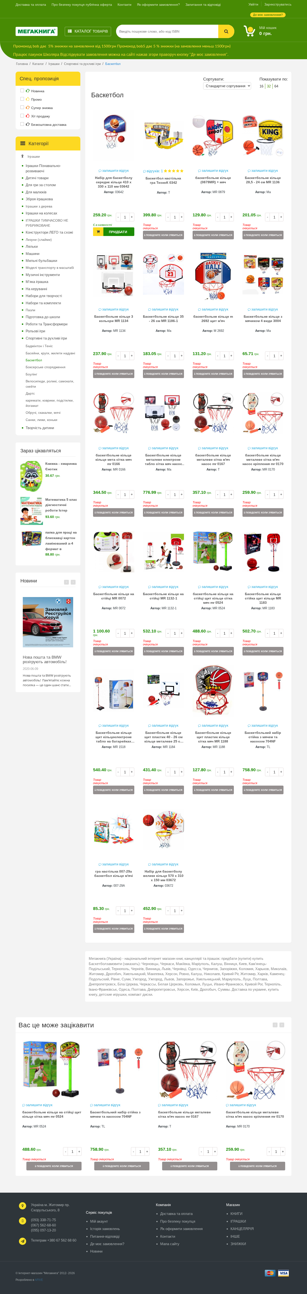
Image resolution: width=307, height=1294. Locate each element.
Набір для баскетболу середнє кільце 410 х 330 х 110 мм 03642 (113, 182)
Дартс (30, 393)
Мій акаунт (99, 1221)
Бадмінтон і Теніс (39, 346)
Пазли (30, 310)
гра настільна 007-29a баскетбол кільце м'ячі (113, 873)
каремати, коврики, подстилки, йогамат (50, 402)
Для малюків (36, 192)
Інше (235, 1236)
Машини (32, 254)
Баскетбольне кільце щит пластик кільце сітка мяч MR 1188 (213, 737)
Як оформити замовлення (181, 1229)
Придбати (118, 232)
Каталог (91, 31)
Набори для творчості (44, 296)
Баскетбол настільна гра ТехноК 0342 (163, 180)
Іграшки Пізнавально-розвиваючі (43, 168)
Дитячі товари (37, 178)
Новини (96, 1251)
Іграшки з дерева (39, 206)
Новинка (37, 91)
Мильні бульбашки (41, 261)
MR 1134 (119, 331)
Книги (236, 1214)
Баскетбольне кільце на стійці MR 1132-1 (163, 596)
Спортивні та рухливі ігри (46, 338)
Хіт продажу (40, 116)
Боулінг (31, 374)
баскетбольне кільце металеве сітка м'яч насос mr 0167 (213, 459)
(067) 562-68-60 (43, 1225)
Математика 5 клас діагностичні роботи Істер (61, 505)
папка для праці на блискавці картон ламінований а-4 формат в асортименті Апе (61, 543)
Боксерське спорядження (45, 367)
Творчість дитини (40, 428)
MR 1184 (169, 747)
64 (276, 86)
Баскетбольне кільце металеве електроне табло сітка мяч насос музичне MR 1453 (163, 460)
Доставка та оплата (31, 4)
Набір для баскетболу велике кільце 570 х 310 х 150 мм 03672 (163, 875)
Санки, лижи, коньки (41, 420)
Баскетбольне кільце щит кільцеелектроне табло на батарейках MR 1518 (113, 737)
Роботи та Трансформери (46, 324)
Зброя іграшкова (39, 199)
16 (261, 86)
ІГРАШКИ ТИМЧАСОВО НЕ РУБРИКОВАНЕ (47, 223)
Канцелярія (242, 1229)
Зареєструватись (277, 4)
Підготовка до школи (43, 317)
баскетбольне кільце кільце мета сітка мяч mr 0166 (113, 459)
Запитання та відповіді (203, 4)
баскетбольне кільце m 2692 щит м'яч (213, 319)
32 (269, 86)
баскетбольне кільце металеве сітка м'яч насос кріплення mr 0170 (262, 459)
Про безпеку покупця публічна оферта (82, 4)
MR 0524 (219, 608)
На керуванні (36, 289)
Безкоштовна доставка (48, 125)
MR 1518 (119, 747)
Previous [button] (66, 582)
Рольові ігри (35, 331)
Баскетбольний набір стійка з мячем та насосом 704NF (263, 737)
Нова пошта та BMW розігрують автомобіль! (45, 659)
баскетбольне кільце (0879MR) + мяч (213, 180)
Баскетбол (34, 360)
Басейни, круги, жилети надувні (50, 353)
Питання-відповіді (104, 1236)
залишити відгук (115, 170)
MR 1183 (268, 608)
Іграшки (34, 156)
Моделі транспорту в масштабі (50, 268)
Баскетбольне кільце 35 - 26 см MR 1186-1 (163, 319)
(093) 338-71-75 (43, 1220)
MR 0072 (119, 608)
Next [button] (73, 582)
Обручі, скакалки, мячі (43, 412)
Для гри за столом (41, 185)
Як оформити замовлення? (158, 4)
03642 (119, 192)
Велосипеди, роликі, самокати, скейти (50, 383)
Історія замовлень (105, 1229)
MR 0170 (268, 469)
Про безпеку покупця (177, 1221)
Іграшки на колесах (41, 213)
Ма (268, 192)
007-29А (119, 885)
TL (268, 747)
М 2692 (219, 331)
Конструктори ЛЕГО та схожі (49, 232)
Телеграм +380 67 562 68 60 (53, 1240)
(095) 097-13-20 (43, 1230)
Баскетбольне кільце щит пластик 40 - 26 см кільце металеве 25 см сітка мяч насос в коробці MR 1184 (163, 737)
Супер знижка (42, 108)
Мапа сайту (169, 1244)
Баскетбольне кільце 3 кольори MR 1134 (113, 319)
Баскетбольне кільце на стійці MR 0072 (113, 596)
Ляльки (32, 246)
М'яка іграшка (37, 282)
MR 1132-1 (169, 608)
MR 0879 (219, 192)
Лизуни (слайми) (39, 240)
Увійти (253, 4)
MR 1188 (219, 747)
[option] (48, 639)
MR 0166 (119, 469)
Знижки (238, 1244)
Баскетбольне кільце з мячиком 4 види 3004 (263, 319)
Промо (36, 99)
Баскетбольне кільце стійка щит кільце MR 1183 (263, 598)
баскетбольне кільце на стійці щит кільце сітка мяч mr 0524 (213, 598)
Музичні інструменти (43, 275)
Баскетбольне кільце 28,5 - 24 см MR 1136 (263, 180)
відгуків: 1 (155, 171)
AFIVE (39, 1280)
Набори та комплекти (43, 303)
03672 (169, 885)
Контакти (124, 4)
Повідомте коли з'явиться (163, 235)
